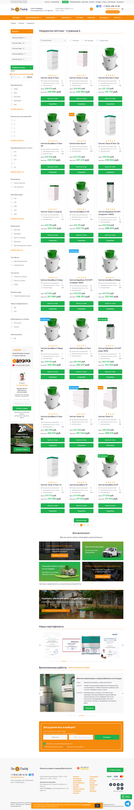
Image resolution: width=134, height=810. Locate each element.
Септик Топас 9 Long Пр (51, 211)
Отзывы (98, 2)
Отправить (107, 737)
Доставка (85, 2)
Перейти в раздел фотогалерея (79, 667)
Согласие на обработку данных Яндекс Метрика (109, 806)
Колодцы (103, 18)
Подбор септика (18, 67)
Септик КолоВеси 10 (78, 485)
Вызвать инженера (60, 555)
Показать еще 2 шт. (17, 109)
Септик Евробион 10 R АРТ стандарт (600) (81, 281)
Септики (16, 18)
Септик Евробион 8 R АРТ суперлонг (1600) (109, 212)
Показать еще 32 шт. (17, 218)
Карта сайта (99, 802)
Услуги (47, 2)
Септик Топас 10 (76, 416)
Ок (97, 806)
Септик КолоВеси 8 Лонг (80, 348)
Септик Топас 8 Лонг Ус (51, 485)
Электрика (65, 18)
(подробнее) (86, 805)
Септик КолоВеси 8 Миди (109, 280)
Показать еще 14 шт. (17, 172)
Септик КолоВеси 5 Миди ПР (52, 349)
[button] (40, 645)
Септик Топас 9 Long (78, 78)
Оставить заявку (22, 408)
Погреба (79, 18)
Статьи (104, 2)
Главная (13, 23)
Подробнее (53, 104)
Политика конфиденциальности (105, 804)
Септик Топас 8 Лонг (50, 78)
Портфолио (112, 2)
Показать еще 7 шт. (17, 250)
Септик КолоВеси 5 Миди (52, 280)
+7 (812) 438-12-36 (111, 6)
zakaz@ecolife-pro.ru (113, 8)
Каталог (15, 31)
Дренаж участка (78, 789)
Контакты (120, 2)
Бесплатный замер (112, 12)
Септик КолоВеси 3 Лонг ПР (51, 144)
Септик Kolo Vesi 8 (77, 143)
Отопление (50, 18)
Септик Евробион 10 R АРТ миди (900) (109, 349)
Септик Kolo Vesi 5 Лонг (108, 78)
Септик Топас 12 (105, 416)
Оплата (91, 2)
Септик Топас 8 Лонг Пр (108, 143)
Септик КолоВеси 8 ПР (108, 485)
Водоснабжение (32, 18)
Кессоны (91, 18)
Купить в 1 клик (53, 98)
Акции (65, 2)
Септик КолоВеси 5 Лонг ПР (51, 417)
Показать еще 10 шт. (17, 140)
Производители (75, 2)
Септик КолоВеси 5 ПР (79, 211)
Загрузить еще (81, 520)
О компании (55, 2)
